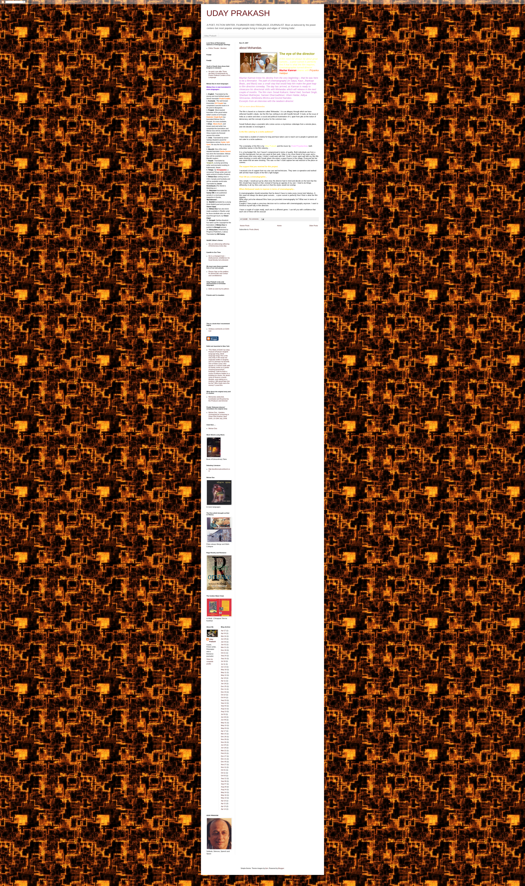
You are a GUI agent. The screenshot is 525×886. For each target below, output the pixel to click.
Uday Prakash (210, 36)
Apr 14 (223, 809)
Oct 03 (223, 776)
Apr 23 (223, 801)
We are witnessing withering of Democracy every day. (218, 245)
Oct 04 (223, 697)
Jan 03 (223, 642)
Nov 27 (223, 765)
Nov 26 (223, 742)
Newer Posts (244, 226)
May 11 (223, 672)
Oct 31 (223, 770)
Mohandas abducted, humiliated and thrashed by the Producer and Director (218, 399)
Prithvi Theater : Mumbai (217, 48)
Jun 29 (223, 639)
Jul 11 (223, 664)
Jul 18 (223, 661)
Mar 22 (223, 751)
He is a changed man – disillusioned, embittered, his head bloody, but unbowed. (219, 258)
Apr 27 (223, 631)
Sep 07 (223, 784)
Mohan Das (212, 428)
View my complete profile (209, 661)
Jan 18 (223, 684)
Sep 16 (223, 659)
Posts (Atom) (254, 229)
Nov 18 (223, 650)
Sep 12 (223, 703)
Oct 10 (223, 695)
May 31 (223, 723)
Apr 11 (223, 681)
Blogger (281, 868)
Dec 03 (223, 692)
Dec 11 (223, 689)
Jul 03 (223, 714)
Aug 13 (223, 711)
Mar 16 (223, 636)
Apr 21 (223, 803)
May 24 (223, 792)
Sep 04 (223, 706)
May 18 (223, 670)
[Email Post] (262, 219)
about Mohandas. (250, 48)
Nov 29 (223, 739)
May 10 (223, 675)
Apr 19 (223, 678)
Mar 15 (223, 734)
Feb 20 (223, 753)
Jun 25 (223, 745)
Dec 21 (223, 759)
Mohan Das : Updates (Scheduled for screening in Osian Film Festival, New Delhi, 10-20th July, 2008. (218, 415)
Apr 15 (223, 806)
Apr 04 (223, 633)
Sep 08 (223, 781)
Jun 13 (223, 667)
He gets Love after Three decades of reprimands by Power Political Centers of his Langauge (219, 74)
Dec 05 (223, 762)
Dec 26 (223, 737)
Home (279, 226)
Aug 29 (223, 787)
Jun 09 (223, 720)
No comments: (254, 219)
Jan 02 (223, 645)
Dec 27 (223, 756)
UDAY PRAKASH (238, 13)
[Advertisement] (255, 239)
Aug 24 (223, 790)
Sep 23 (223, 700)
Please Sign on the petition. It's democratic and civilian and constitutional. (218, 274)
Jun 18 (223, 748)
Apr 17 (223, 731)
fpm (266, 868)
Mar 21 (223, 647)
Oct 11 (223, 773)
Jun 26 (223, 717)
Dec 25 (223, 686)
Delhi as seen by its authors (218, 289)
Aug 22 (223, 709)
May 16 (223, 795)
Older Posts (313, 226)
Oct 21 (223, 653)
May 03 (223, 728)
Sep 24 (223, 656)
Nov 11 (223, 767)
